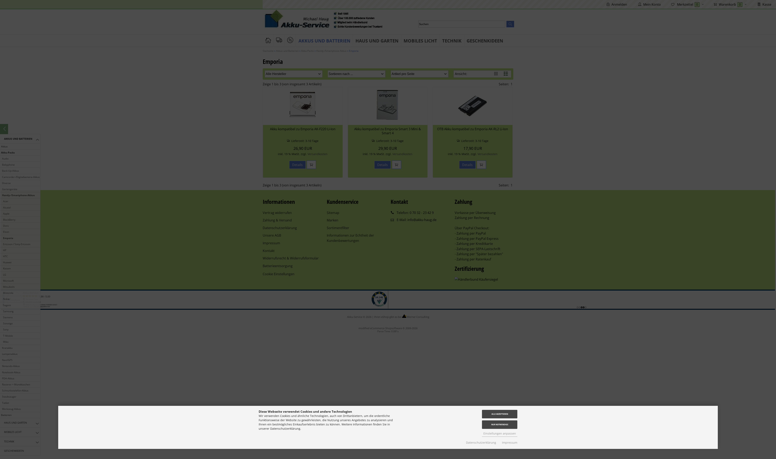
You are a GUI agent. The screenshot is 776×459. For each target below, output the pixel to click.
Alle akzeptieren (499, 414)
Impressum (509, 442)
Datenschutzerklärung (481, 442)
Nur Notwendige (499, 424)
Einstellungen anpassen (499, 433)
